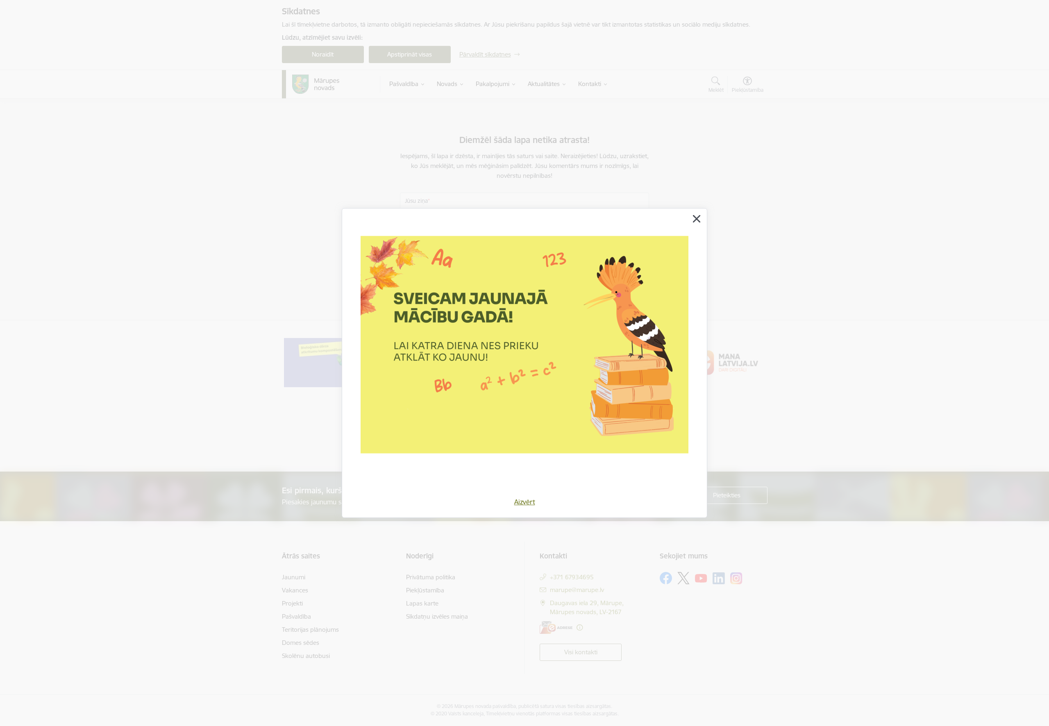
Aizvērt (524, 502)
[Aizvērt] (696, 218)
